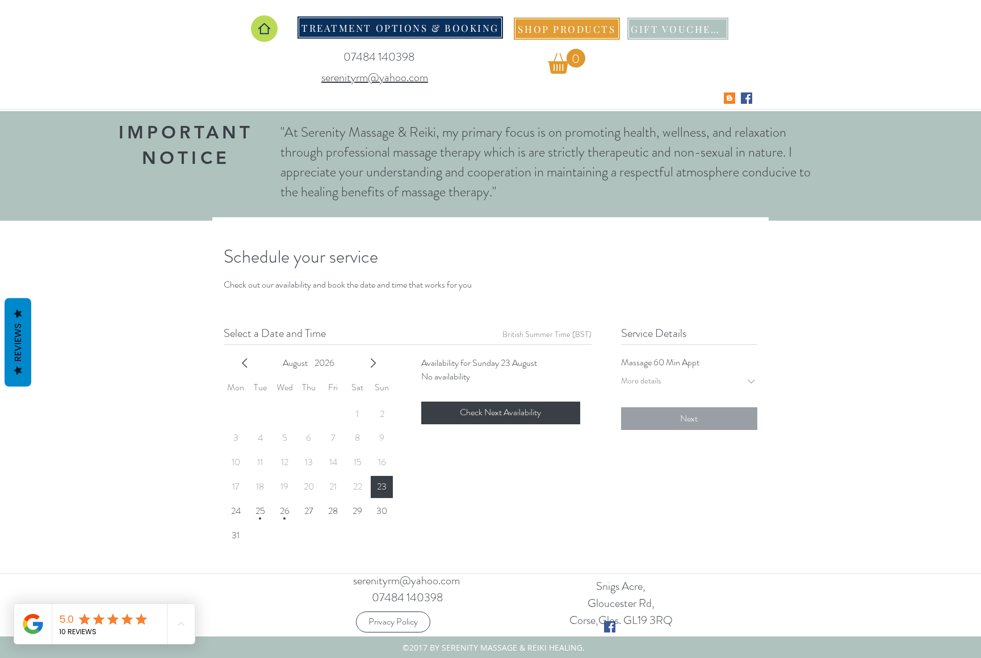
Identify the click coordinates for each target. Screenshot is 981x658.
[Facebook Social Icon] (746, 98)
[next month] (373, 363)
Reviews (17, 342)
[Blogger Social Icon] (729, 98)
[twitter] (609, 626)
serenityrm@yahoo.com (406, 580)
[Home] (264, 28)
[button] (566, 61)
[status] (547, 334)
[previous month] (244, 363)
